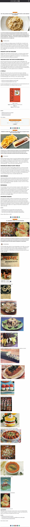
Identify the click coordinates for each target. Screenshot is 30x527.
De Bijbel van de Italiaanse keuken (9, 43)
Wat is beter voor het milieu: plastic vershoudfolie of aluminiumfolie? (13, 212)
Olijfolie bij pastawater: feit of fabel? (7, 112)
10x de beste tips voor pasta (6, 113)
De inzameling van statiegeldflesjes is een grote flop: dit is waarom (12, 210)
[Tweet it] (12, 128)
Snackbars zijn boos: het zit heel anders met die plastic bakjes (12, 209)
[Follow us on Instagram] (14, 128)
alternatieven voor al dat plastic (6, 203)
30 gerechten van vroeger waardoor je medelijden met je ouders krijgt (13, 517)
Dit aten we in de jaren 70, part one (7, 516)
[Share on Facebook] (10, 128)
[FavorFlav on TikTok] (17, 128)
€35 (16, 105)
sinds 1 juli (5, 150)
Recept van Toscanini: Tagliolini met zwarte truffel (10, 80)
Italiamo (4, 117)
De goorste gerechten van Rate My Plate (8, 518)
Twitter (2, 247)
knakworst (20, 247)
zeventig (2, 250)
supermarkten (23, 171)
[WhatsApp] (19, 128)
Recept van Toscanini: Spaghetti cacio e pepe (9, 81)
